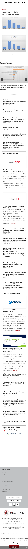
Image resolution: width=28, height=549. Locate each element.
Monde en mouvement (10, 153)
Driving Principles (5, 474)
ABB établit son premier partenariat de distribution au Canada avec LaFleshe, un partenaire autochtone (14, 240)
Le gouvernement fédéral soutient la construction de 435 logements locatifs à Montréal (14, 230)
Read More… (23, 187)
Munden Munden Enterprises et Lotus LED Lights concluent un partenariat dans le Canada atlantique (14, 274)
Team (3, 475)
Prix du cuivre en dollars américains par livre (11, 428)
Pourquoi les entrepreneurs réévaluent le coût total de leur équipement (14, 134)
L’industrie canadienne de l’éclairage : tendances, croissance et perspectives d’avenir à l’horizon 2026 (14, 413)
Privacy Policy (5, 485)
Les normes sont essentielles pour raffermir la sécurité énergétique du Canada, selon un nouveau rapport (13, 119)
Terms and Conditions (6, 487)
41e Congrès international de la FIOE (14, 421)
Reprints (3, 484)
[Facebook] (10, 504)
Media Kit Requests (6, 489)
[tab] (11, 94)
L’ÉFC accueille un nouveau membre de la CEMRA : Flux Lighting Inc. (14, 170)
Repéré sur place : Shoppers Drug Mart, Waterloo (13, 110)
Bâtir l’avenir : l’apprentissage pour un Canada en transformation (14, 375)
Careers (3, 477)
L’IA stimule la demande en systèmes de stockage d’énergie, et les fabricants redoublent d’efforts (14, 101)
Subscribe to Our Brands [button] (14, 497)
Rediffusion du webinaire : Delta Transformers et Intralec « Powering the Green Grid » (13, 349)
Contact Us (4, 491)
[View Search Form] (1, 3)
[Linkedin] (17, 504)
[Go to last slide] (2, 79)
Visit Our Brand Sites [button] (14, 501)
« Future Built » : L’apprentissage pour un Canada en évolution (14, 392)
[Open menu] (26, 3)
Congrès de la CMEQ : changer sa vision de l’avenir (13, 310)
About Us (4, 472)
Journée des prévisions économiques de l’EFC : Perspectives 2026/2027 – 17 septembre (14, 383)
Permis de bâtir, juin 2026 (10, 127)
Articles (4, 9)
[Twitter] (14, 504)
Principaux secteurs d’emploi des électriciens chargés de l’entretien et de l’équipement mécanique (13, 87)
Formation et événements (11, 293)
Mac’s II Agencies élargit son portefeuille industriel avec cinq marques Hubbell (12, 264)
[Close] (27, 540)
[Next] (26, 79)
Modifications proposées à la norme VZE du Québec (13, 207)
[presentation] (14, 75)
